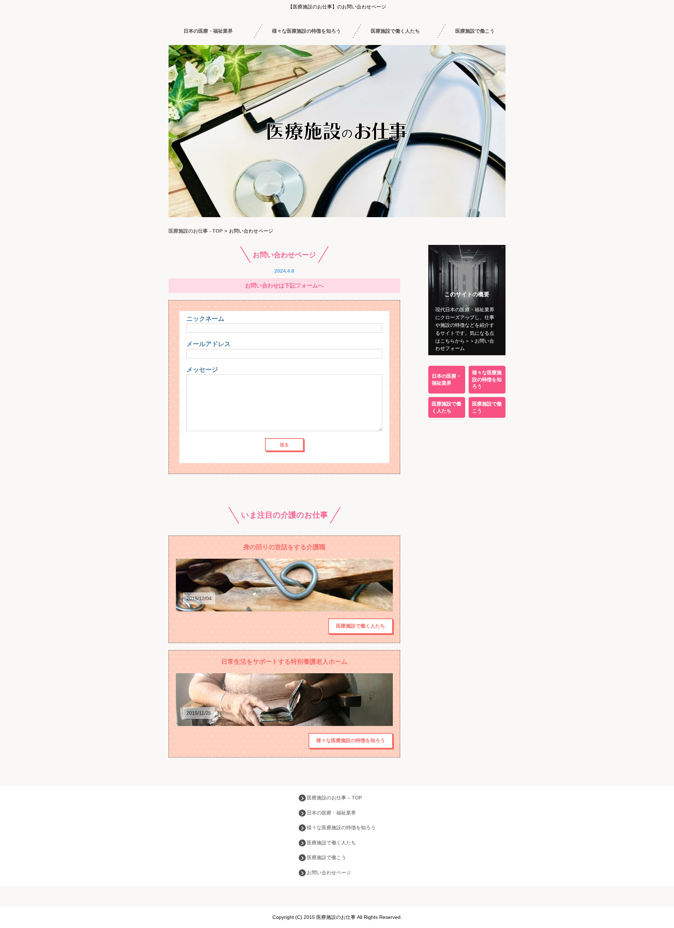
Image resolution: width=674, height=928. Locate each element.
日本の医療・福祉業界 (208, 31)
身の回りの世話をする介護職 (284, 547)
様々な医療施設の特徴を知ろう (306, 31)
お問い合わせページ (329, 872)
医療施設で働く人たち (395, 31)
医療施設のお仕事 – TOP (334, 797)
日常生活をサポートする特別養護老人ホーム (284, 661)
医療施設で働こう (475, 31)
